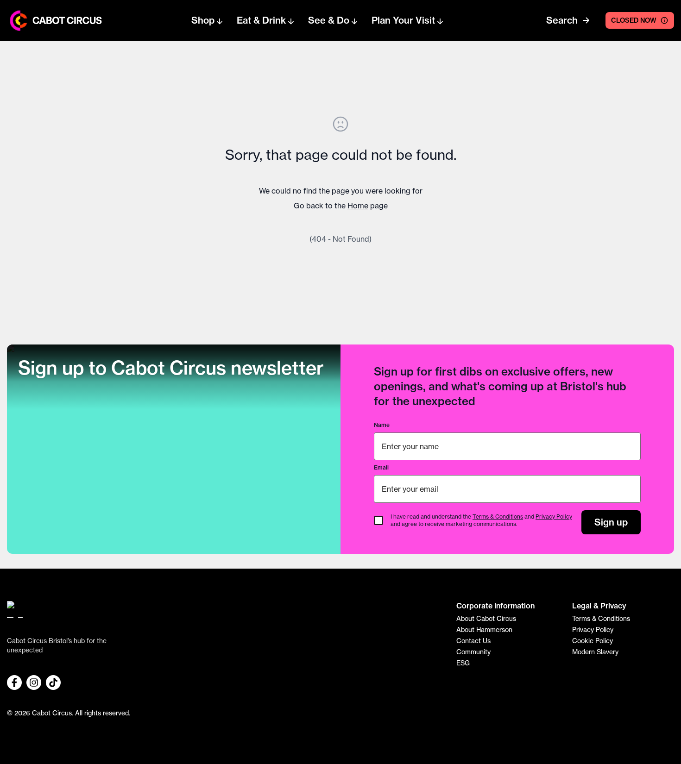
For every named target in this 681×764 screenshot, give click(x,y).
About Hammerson (484, 629)
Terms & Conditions (498, 516)
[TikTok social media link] (53, 682)
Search (562, 20)
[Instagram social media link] (33, 682)
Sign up (611, 522)
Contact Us (473, 641)
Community (473, 652)
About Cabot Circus (486, 618)
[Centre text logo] (64, 20)
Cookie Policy (592, 641)
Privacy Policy (554, 516)
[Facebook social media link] (14, 682)
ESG (463, 663)
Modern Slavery (595, 652)
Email (381, 467)
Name (382, 424)
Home (357, 205)
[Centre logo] (19, 20)
